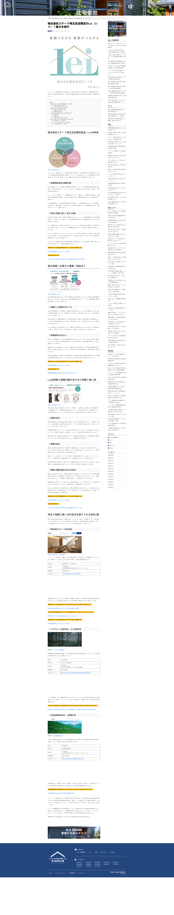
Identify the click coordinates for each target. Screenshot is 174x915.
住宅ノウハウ (112, 208)
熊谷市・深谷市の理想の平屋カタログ (56, 18)
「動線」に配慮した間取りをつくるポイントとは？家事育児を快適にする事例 (117, 56)
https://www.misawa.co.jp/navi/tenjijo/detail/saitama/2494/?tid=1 (76, 672)
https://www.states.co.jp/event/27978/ (72, 573)
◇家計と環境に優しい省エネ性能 (60, 106)
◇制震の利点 (56, 116)
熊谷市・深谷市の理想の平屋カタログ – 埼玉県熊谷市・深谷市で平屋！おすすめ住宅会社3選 (72, 709)
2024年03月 (110, 487)
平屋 (143, 5)
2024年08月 (110, 474)
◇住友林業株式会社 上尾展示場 (60, 123)
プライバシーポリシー (60, 873)
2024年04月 (110, 484)
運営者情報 (72, 873)
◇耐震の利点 (56, 114)
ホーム (50, 873)
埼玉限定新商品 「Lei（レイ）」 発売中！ (59, 251)
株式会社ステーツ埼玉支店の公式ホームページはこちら (63, 615)
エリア (110, 106)
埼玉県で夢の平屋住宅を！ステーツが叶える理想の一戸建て (64, 608)
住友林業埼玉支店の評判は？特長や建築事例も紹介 (62, 793)
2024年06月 (110, 479)
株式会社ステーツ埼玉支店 (58, 554)
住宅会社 (65, 18)
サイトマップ (81, 873)
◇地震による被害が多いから (59, 110)
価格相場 (120, 5)
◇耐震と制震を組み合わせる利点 (60, 117)
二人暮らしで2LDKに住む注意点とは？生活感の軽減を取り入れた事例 (66, 259)
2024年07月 (110, 476)
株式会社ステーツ (96, 86)
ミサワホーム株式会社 (59, 649)
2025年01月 (110, 460)
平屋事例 (154, 5)
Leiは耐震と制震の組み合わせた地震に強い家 (61, 113)
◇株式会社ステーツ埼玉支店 (59, 120)
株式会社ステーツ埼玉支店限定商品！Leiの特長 (62, 103)
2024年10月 (110, 468)
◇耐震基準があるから (58, 111)
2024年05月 (110, 482)
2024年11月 (110, 466)
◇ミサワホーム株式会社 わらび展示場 (61, 122)
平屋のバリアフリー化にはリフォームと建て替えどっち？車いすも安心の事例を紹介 (117, 45)
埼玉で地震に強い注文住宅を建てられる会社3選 (62, 119)
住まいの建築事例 (113, 40)
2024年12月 (110, 463)
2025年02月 (110, 458)
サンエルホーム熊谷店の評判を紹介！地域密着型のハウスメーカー (66, 507)
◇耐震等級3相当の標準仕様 (59, 105)
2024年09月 (110, 471)
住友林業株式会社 (57, 735)
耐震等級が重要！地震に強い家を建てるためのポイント (63, 372)
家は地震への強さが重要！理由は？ (59, 108)
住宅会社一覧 (166, 5)
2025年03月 (110, 455)
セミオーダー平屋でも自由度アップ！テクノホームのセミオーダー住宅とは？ (117, 72)
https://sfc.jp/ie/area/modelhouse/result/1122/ (73, 758)
